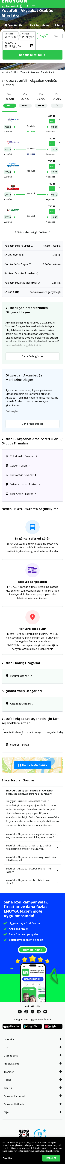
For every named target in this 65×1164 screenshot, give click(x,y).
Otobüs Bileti (12, 72)
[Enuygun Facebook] (20, 1012)
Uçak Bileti (9, 1039)
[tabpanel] (32, 46)
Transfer (9, 1071)
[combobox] (12, 37)
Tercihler (7, 1158)
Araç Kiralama (11, 1063)
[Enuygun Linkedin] (39, 1012)
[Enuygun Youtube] (45, 1012)
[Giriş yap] (27, 6)
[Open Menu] (33, 6)
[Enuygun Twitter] (32, 1012)
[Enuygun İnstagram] (26, 1012)
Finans (7, 1079)
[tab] (14, 25)
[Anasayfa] (3, 72)
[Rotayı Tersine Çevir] (19, 36)
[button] (32, 765)
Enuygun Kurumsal (14, 1096)
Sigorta (8, 1087)
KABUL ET (51, 1158)
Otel (6, 1047)
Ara (51, 121)
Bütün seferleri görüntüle (31, 232)
